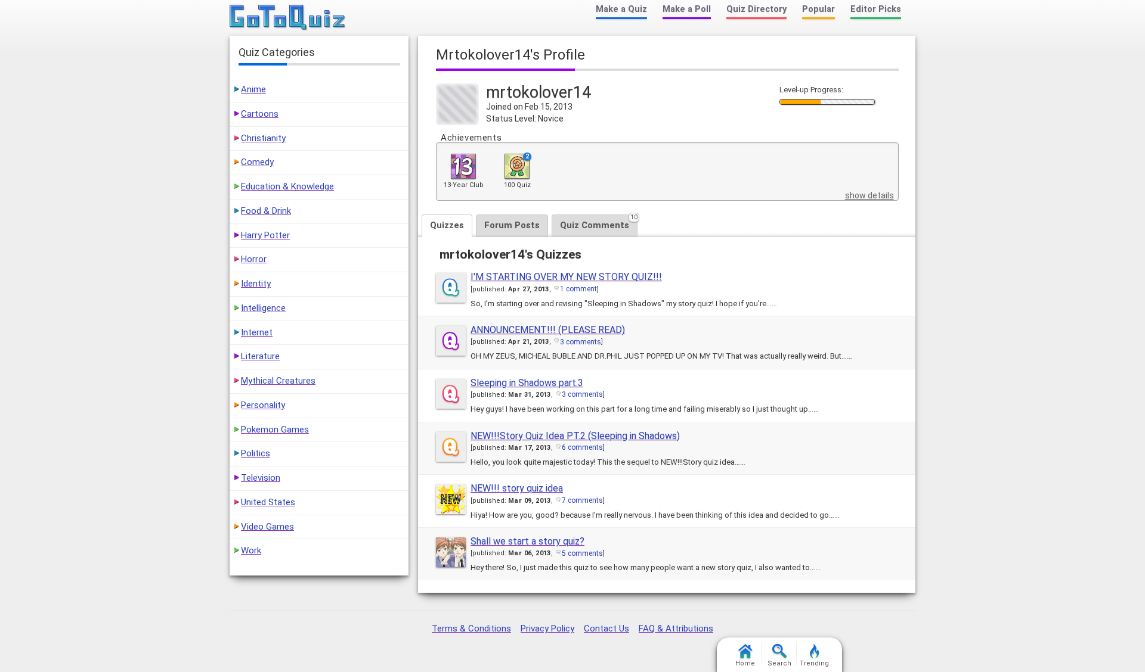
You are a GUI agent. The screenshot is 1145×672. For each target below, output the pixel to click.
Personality (263, 405)
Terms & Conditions (471, 628)
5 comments (582, 553)
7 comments (582, 500)
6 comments (582, 447)
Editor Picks (875, 9)
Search (779, 663)
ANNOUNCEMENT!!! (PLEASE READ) (548, 329)
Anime (253, 89)
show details (869, 195)
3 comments (580, 342)
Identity (256, 283)
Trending (814, 663)
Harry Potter (265, 235)
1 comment (578, 289)
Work (251, 550)
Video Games (267, 526)
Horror (254, 259)
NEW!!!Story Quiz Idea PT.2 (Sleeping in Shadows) (575, 435)
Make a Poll (687, 9)
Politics (255, 453)
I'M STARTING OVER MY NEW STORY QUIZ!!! (566, 276)
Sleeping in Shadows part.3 (527, 382)
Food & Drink (266, 211)
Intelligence (263, 308)
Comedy (257, 162)
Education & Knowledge (287, 186)
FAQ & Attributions (676, 628)
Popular (818, 9)
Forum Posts (512, 225)
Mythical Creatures (278, 380)
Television (260, 477)
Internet (257, 332)
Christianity (263, 138)
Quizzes (447, 225)
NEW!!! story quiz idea (517, 488)
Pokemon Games (275, 429)
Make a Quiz (621, 9)
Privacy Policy (547, 628)
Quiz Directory (756, 9)
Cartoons (259, 113)
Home (745, 663)
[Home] (288, 18)
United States (268, 502)
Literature (260, 356)
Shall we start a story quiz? (527, 541)
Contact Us (606, 628)
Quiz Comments (599, 222)
